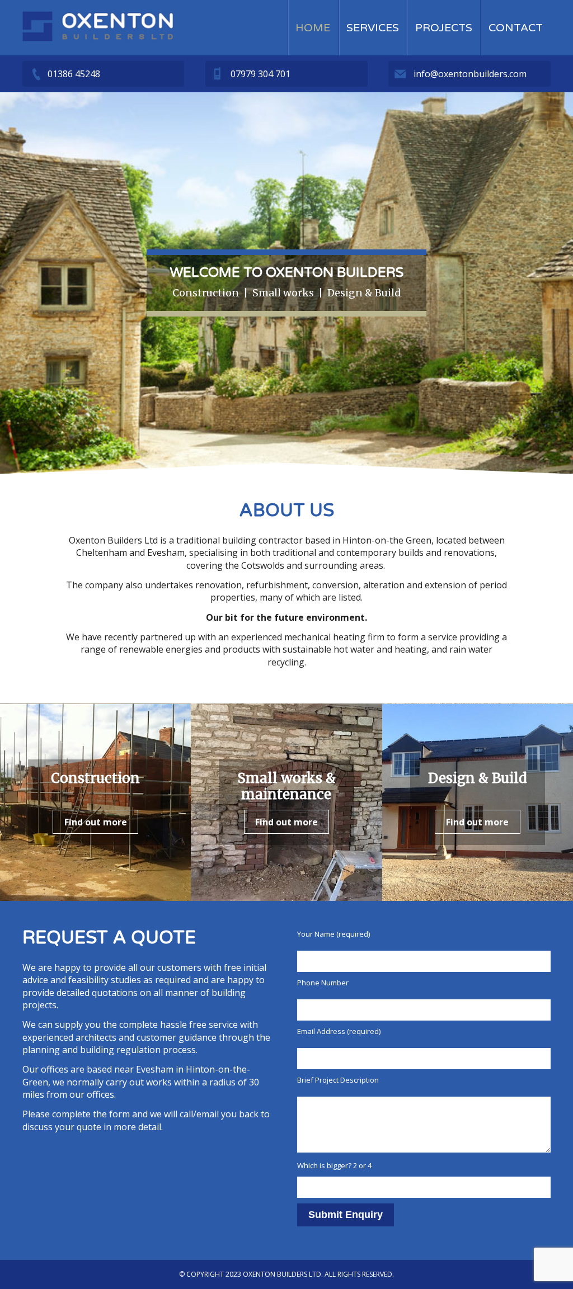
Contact (516, 27)
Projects (443, 27)
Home (312, 27)
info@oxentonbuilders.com (470, 73)
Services (372, 27)
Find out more (95, 822)
